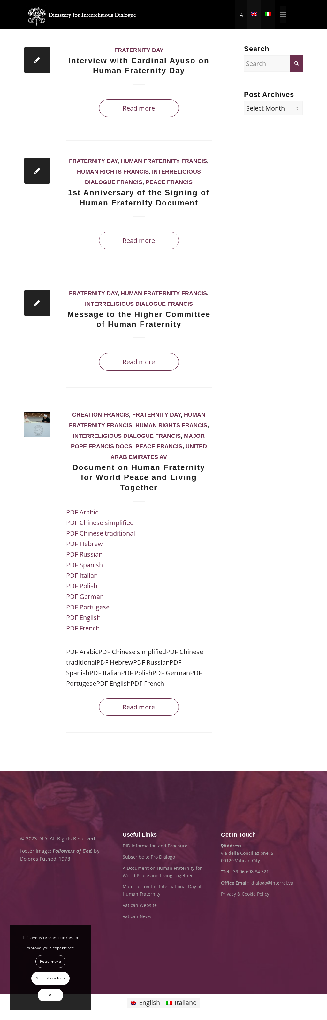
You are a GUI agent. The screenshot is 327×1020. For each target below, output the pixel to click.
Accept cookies (50, 978)
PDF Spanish (84, 564)
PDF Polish (81, 586)
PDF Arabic (82, 512)
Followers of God (72, 850)
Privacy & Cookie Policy (245, 894)
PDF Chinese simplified (100, 522)
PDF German (85, 596)
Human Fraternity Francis (164, 161)
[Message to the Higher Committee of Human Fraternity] (37, 303)
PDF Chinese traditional (100, 533)
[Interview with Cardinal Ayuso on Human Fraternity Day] (37, 60)
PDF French (83, 628)
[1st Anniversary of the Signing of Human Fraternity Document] (37, 171)
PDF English (83, 617)
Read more (139, 108)
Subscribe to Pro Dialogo (149, 857)
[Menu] (283, 14)
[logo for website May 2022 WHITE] (83, 14)
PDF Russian (84, 554)
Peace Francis (169, 182)
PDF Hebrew (84, 543)
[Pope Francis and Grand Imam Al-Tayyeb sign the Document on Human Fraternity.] (37, 424)
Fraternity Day (139, 50)
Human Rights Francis (113, 171)
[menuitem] (241, 14)
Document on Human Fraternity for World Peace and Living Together (138, 477)
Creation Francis (100, 415)
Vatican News (137, 916)
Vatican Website (140, 905)
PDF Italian (82, 575)
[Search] (241, 14)
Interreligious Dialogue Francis (139, 304)
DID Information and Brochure (155, 846)
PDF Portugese (88, 607)
